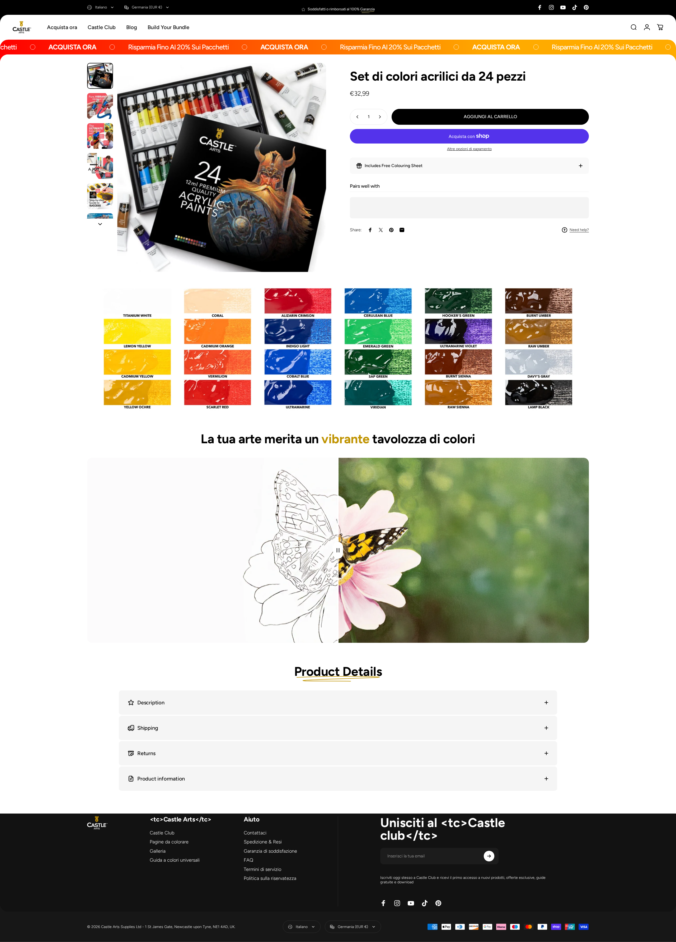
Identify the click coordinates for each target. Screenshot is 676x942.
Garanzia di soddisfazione (270, 851)
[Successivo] (312, 180)
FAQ (248, 860)
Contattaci (255, 833)
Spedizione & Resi (263, 842)
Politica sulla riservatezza (270, 878)
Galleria (158, 851)
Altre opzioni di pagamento (469, 149)
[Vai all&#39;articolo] (100, 76)
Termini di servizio (262, 869)
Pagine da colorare (169, 842)
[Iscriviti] (489, 856)
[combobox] (100, 7)
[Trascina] (338, 550)
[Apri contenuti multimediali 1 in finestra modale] (221, 167)
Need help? (579, 230)
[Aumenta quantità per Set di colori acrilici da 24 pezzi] (381, 116)
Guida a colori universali (175, 860)
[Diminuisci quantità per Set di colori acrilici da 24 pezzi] (356, 116)
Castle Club (162, 833)
